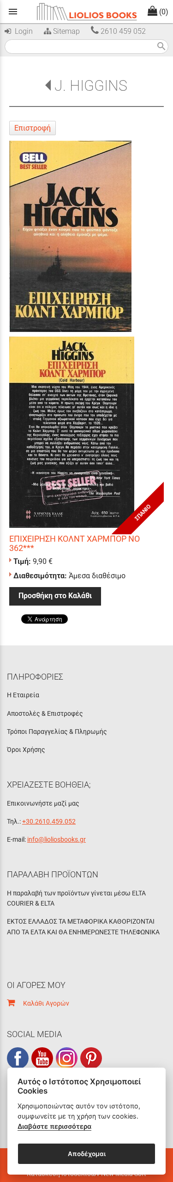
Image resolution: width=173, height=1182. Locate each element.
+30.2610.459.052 (49, 821)
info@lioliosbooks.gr (56, 839)
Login (22, 31)
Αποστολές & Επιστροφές (45, 713)
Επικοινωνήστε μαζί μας (43, 803)
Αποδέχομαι (87, 1153)
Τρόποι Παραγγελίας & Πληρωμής (57, 731)
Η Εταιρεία (23, 695)
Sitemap (65, 31)
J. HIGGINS (90, 85)
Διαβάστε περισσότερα (54, 1126)
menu (12, 11)
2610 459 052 (122, 31)
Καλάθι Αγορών (42, 1003)
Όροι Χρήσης (26, 749)
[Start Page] (87, 11)
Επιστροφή (32, 128)
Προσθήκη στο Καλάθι (55, 595)
